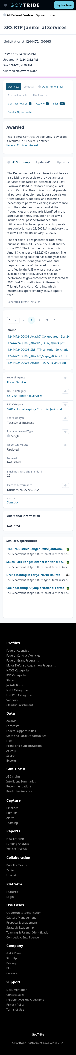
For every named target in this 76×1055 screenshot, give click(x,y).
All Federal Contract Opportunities (30, 15)
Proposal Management (21, 922)
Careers (11, 973)
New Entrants (15, 839)
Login (10, 897)
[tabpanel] (38, 237)
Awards (11, 721)
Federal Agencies (17, 651)
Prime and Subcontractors (24, 746)
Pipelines (12, 808)
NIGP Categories (17, 690)
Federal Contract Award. (22, 145)
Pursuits (11, 813)
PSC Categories (16, 675)
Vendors (12, 700)
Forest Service (16, 382)
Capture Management (21, 918)
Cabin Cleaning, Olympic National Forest (35, 588)
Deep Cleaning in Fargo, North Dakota (33, 575)
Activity (11, 751)
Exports (11, 761)
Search (11, 756)
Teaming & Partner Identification (28, 932)
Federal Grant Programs (22, 660)
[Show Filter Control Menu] (65, 378)
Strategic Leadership (20, 927)
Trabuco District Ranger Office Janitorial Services (35, 549)
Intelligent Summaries (21, 781)
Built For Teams (16, 865)
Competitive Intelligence (22, 937)
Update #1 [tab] (43, 162)
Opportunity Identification (24, 913)
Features (12, 892)
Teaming (12, 823)
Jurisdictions (14, 685)
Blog (9, 968)
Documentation (16, 990)
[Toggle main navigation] (5, 5)
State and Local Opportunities (26, 736)
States (10, 680)
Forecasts (12, 726)
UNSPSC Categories (19, 695)
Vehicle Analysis (16, 849)
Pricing (11, 963)
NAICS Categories (18, 670)
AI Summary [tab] (21, 162)
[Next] (68, 162)
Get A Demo (14, 953)
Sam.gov (13, 502)
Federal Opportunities (21, 731)
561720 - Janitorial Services (24, 396)
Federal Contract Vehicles (23, 655)
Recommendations (19, 786)
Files (9, 741)
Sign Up (11, 958)
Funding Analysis (17, 844)
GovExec (48, 1043)
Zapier (10, 870)
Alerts (10, 818)
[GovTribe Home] (25, 5)
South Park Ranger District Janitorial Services (35, 562)
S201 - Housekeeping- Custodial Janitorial (34, 409)
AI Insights (13, 776)
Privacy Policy (15, 1005)
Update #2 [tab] (64, 162)
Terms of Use (15, 1009)
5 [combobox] (9, 320)
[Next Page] (54, 320)
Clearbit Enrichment (19, 705)
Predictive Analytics (19, 791)
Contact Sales (15, 995)
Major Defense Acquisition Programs (31, 665)
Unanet (11, 875)
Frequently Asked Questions (25, 1000)
